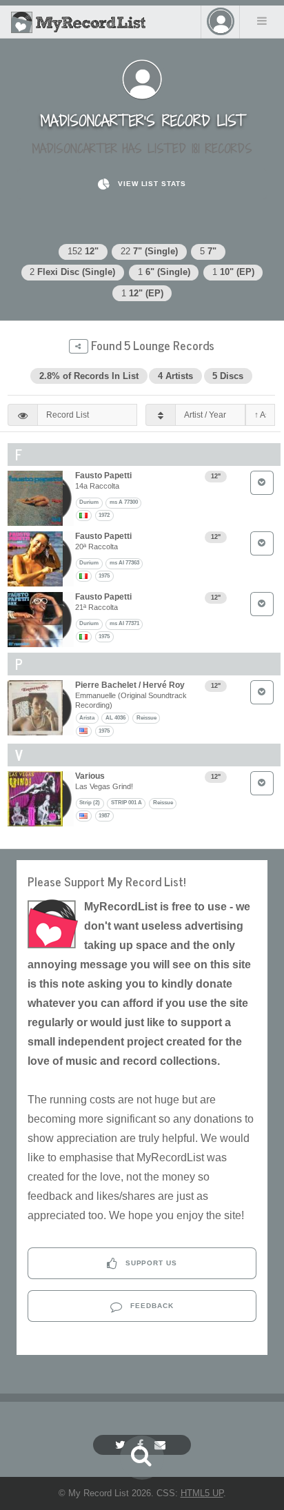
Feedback (151, 1305)
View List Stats (150, 183)
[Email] (161, 1445)
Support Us (150, 1263)
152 (83, 251)
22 (149, 251)
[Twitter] (122, 1445)
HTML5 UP (202, 1493)
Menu (262, 21)
